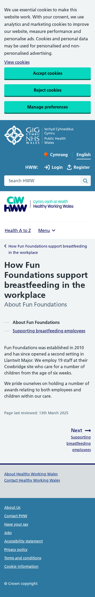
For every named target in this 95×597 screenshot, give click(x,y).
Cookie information (21, 566)
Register (82, 167)
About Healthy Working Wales (31, 474)
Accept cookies (47, 73)
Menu (44, 230)
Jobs (8, 532)
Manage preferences (47, 107)
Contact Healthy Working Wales (32, 480)
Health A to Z (18, 230)
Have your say (16, 524)
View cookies (17, 62)
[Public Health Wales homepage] (38, 136)
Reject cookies (47, 90)
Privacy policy (15, 549)
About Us (12, 507)
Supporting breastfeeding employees (49, 330)
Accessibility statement (23, 541)
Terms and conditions (22, 558)
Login (57, 167)
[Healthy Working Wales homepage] (38, 204)
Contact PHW (15, 516)
